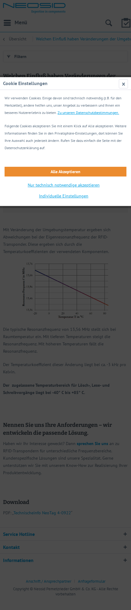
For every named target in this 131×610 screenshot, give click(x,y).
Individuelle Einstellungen (63, 196)
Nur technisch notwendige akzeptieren (64, 185)
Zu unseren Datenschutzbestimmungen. (88, 112)
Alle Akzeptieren (65, 171)
